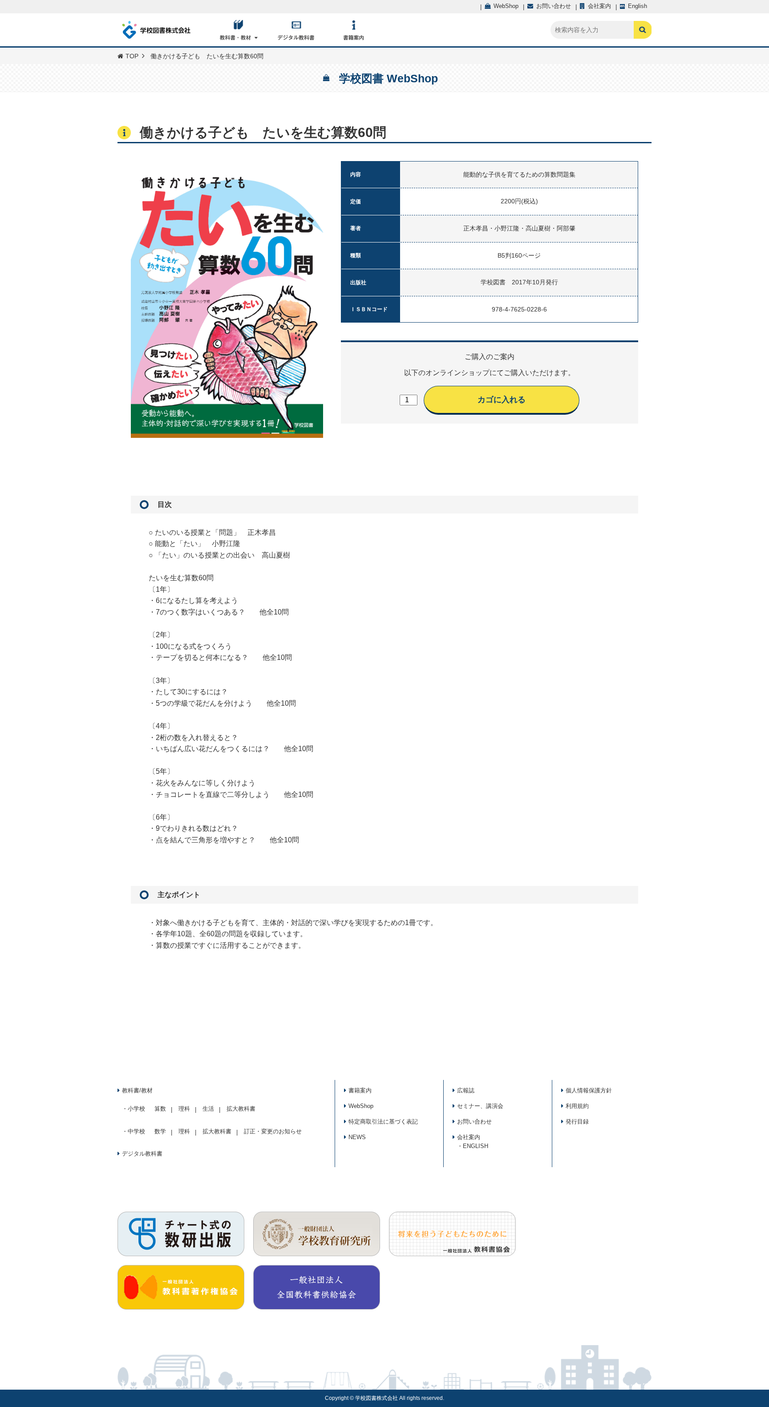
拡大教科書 (241, 1108)
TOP (131, 56)
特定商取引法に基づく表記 (383, 1121)
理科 (184, 1108)
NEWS (357, 1137)
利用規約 (577, 1106)
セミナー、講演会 (480, 1106)
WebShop (360, 1106)
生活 (208, 1108)
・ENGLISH (472, 1146)
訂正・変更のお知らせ (273, 1131)
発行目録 (577, 1121)
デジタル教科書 (142, 1153)
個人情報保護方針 (589, 1090)
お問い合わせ (474, 1121)
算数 (160, 1108)
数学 (160, 1131)
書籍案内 (360, 1090)
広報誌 (465, 1090)
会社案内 (468, 1137)
